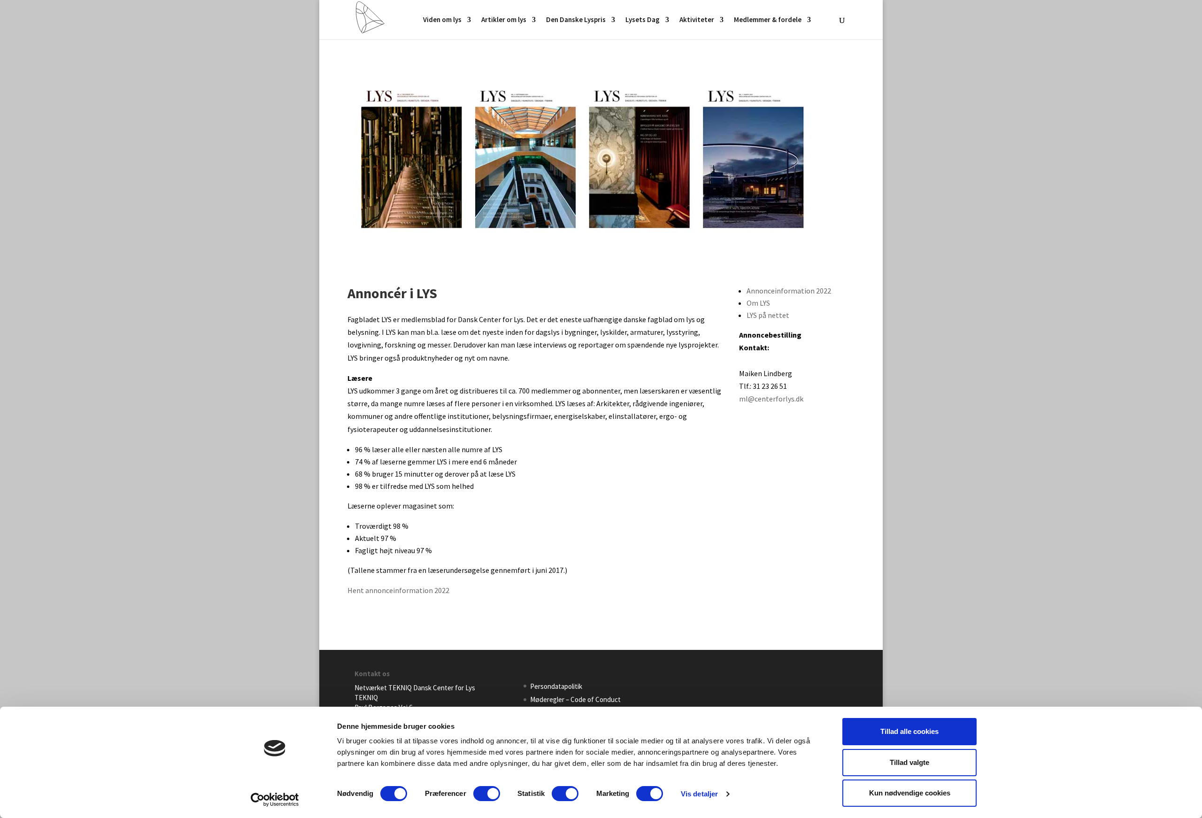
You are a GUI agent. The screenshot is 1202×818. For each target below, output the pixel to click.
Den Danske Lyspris (576, 20)
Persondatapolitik (556, 686)
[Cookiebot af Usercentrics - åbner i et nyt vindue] (275, 800)
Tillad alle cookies (909, 731)
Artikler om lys (503, 20)
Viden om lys (442, 20)
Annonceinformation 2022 (789, 290)
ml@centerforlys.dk (771, 398)
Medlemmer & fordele (767, 20)
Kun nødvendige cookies (909, 793)
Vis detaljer (699, 794)
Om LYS (758, 303)
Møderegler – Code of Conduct (575, 699)
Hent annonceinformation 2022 (398, 590)
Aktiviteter (696, 20)
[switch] (486, 793)
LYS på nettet (768, 315)
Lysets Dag (642, 20)
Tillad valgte (909, 762)
